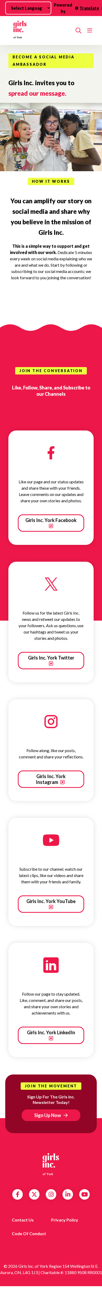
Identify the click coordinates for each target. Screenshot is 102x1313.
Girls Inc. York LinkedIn (51, 1032)
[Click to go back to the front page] (39, 30)
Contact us (23, 1219)
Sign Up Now (47, 1115)
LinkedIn (68, 1194)
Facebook (17, 1194)
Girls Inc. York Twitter (51, 658)
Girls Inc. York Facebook (51, 520)
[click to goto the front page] (51, 1164)
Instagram (51, 1194)
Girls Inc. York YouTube (51, 901)
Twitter (34, 1194)
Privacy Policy (64, 1219)
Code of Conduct (29, 1233)
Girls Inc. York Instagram (51, 779)
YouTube (84, 1194)
